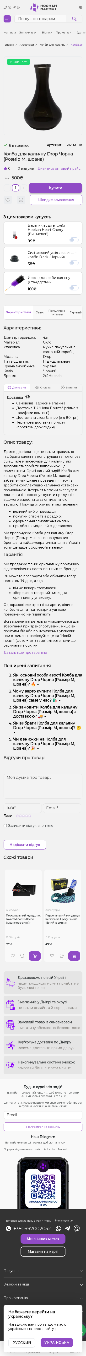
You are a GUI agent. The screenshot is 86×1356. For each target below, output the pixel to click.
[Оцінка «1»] (17, 815)
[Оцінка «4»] (26, 815)
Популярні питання (56, 312)
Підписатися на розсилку (43, 1126)
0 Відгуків (13, 937)
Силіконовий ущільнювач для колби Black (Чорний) (52, 255)
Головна (9, 44)
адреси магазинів (50, 403)
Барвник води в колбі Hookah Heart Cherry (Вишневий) (46, 229)
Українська (56, 1342)
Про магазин (64, 32)
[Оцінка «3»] (23, 815)
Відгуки (47, 32)
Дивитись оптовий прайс (59, 168)
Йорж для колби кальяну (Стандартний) (49, 280)
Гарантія (76, 312)
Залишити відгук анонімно (30, 825)
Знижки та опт (28, 32)
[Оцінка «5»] (29, 815)
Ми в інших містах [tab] (43, 1239)
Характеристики (18, 312)
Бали (8, 815)
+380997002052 (32, 1229)
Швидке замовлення (56, 200)
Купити (55, 188)
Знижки (71, 387)
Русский (21, 1343)
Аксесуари (27, 44)
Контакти (10, 32)
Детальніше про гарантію (25, 652)
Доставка (19, 387)
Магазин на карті (43, 1251)
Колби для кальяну (52, 44)
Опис (40, 312)
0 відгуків (26, 168)
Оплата (45, 387)
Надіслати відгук (25, 845)
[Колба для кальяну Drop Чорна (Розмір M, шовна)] (43, 95)
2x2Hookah (52, 376)
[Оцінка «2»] (20, 815)
